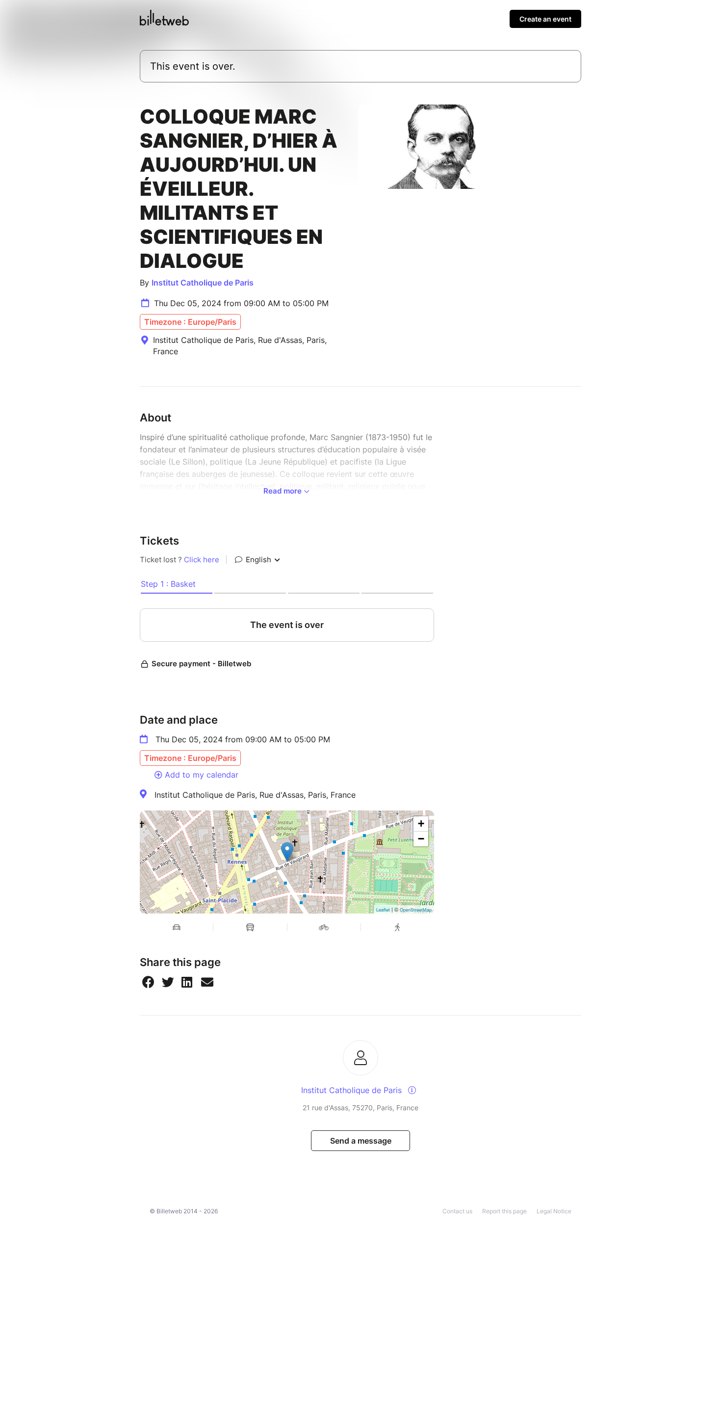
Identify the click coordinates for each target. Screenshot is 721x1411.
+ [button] (421, 823)
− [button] (421, 839)
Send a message (360, 1141)
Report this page (504, 1211)
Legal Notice (554, 1211)
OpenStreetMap (416, 910)
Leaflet (383, 910)
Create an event (545, 19)
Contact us (457, 1211)
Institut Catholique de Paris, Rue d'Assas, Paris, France (255, 795)
